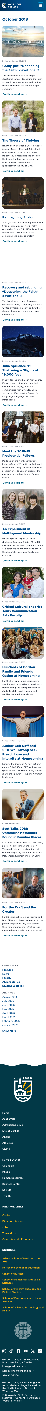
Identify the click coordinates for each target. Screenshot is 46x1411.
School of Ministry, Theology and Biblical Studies (21, 1291)
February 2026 (11, 1021)
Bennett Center (11, 1184)
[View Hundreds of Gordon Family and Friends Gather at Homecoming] (23, 664)
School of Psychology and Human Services (22, 1300)
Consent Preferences (27, 1398)
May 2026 (8, 1009)
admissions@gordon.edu (17, 1371)
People (6, 1172)
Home (5, 1113)
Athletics (7, 1143)
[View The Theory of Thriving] (23, 136)
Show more (9, 1030)
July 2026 (8, 1001)
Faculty (6, 978)
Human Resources (13, 1178)
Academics (8, 1119)
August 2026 (10, 997)
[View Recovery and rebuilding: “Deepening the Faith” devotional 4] (23, 284)
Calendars (8, 1166)
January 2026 (10, 1025)
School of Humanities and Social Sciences (21, 1281)
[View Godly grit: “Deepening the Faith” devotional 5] (23, 61)
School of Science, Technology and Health (23, 1309)
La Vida (6, 1190)
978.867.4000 (10, 1375)
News (5, 974)
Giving (6, 1149)
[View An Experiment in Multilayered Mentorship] (23, 526)
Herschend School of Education (21, 1267)
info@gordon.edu (12, 1366)
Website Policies (12, 1400)
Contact (7, 1215)
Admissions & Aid (12, 1125)
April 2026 (8, 1013)
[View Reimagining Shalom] (23, 210)
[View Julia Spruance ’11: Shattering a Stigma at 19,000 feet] (23, 367)
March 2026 (9, 1017)
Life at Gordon (11, 1131)
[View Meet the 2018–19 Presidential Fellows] (23, 448)
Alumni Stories (11, 982)
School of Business (13, 1273)
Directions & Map (12, 1221)
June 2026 (8, 1005)
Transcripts (9, 1233)
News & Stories (11, 1160)
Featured (7, 970)
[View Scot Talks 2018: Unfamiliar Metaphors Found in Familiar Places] (23, 826)
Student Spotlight (13, 986)
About (6, 1137)
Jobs (5, 1227)
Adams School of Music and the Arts (21, 1260)
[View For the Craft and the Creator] (23, 902)
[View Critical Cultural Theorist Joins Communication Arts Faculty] (23, 594)
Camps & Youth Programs (17, 1239)
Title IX (6, 1196)
